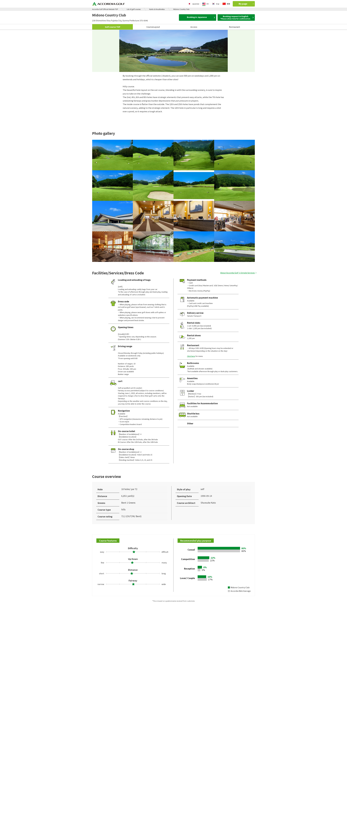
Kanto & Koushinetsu (157, 9)
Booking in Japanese (197, 17)
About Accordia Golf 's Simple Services (237, 272)
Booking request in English (235, 17)
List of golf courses (134, 9)
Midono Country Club (181, 9)
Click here (191, 356)
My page (243, 3)
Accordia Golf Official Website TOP (105, 9)
